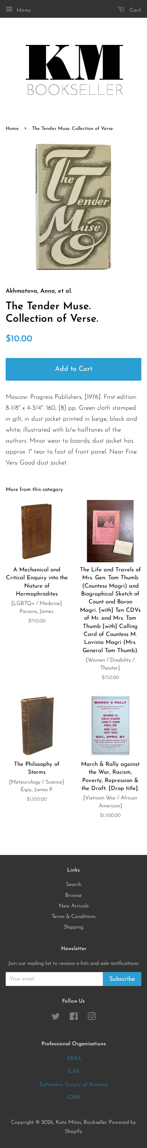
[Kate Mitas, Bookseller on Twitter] (56, 1018)
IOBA (73, 1097)
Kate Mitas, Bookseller (81, 1122)
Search (73, 884)
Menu (23, 10)
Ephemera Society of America (74, 1085)
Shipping (73, 927)
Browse (73, 895)
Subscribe (122, 979)
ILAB (73, 1071)
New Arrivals (74, 906)
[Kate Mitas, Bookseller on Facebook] (73, 1018)
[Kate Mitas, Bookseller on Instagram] (91, 1018)
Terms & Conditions (73, 917)
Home (12, 128)
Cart (134, 10)
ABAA (73, 1059)
